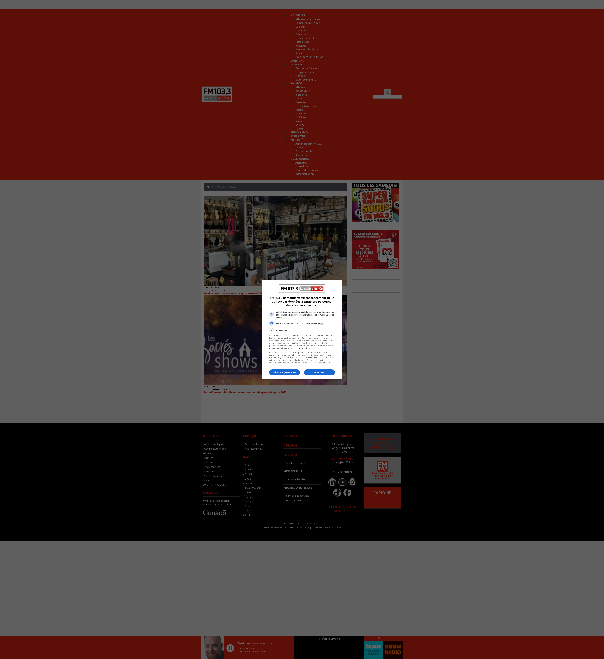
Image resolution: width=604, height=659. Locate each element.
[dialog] (302, 329)
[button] (302, 330)
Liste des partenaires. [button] (304, 348)
